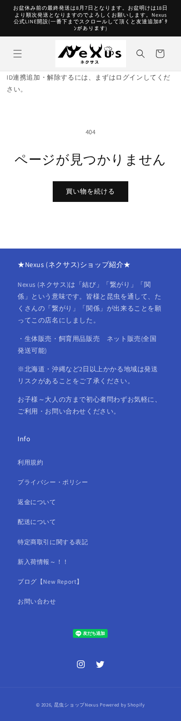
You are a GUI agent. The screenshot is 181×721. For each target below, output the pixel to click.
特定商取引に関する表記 (53, 542)
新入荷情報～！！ (43, 562)
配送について (37, 522)
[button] (17, 53)
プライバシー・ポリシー (53, 482)
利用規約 (30, 462)
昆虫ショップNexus (76, 705)
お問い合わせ (37, 601)
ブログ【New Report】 (50, 582)
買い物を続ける (90, 191)
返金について (37, 502)
